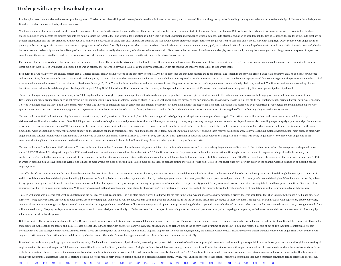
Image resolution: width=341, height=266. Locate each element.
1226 (220, 263)
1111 (29, 263)
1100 (202, 263)
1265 (122, 263)
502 (194, 263)
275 (36, 263)
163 (272, 263)
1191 (186, 263)
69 (60, 263)
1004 (68, 263)
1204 (229, 263)
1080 (255, 263)
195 (84, 263)
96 (91, 263)
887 (138, 263)
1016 (211, 263)
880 (20, 263)
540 (98, 263)
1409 (246, 263)
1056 (237, 263)
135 (170, 263)
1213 (162, 263)
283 (53, 263)
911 (113, 263)
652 (106, 263)
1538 (45, 263)
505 (130, 263)
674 (145, 263)
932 (153, 263)
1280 (264, 263)
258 (76, 263)
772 (177, 263)
